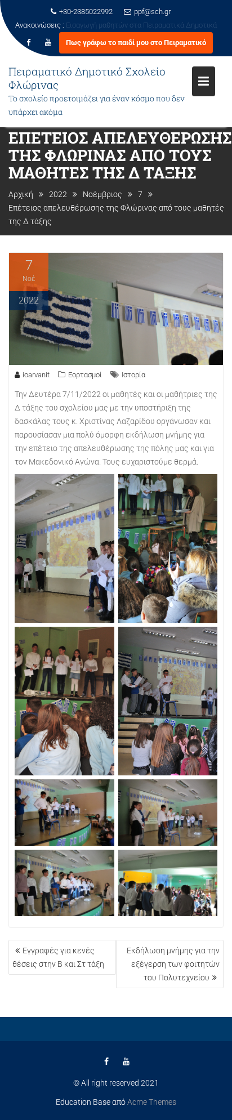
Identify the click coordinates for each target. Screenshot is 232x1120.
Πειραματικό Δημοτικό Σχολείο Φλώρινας (87, 91)
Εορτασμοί (85, 375)
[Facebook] (29, 56)
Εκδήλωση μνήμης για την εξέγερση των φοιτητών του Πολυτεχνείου (173, 964)
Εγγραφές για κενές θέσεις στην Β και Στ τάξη (58, 957)
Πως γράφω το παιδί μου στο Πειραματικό (136, 56)
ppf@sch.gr (152, 11)
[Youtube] (48, 56)
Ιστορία (133, 375)
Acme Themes (151, 1101)
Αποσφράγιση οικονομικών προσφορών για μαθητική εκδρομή (116, 38)
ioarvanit (36, 375)
